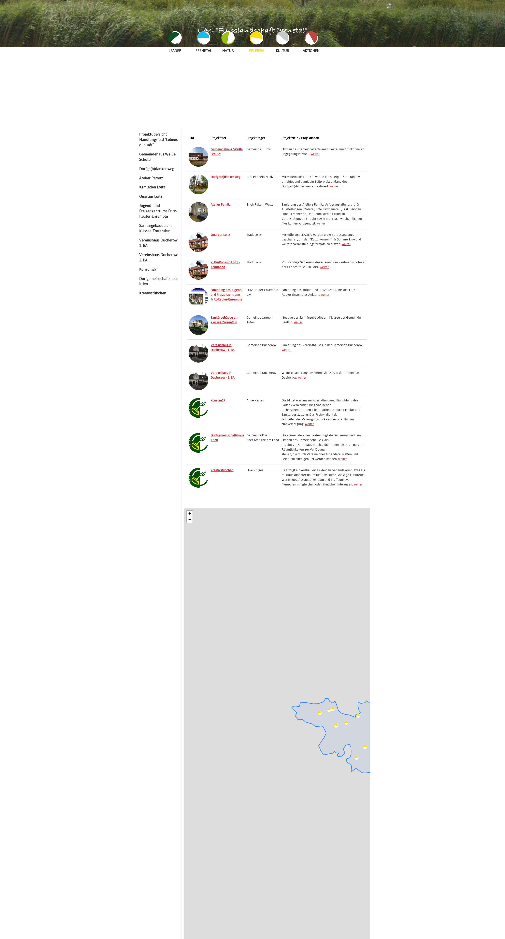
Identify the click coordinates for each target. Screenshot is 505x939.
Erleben (256, 51)
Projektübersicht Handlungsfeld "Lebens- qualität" (159, 139)
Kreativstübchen (152, 293)
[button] (329, 710)
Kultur (282, 51)
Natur (228, 51)
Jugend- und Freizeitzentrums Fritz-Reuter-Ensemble (158, 210)
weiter (315, 154)
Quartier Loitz (150, 196)
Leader (175, 51)
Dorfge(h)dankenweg (156, 168)
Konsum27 (148, 269)
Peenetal (203, 51)
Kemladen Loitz (152, 187)
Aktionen (311, 51)
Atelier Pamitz (151, 178)
